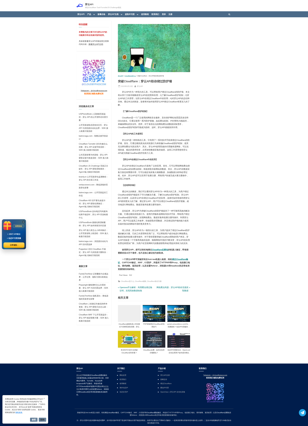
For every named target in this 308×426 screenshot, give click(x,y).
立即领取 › (14, 245)
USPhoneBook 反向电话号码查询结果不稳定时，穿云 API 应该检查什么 (93, 214)
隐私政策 (19, 412)
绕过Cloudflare (166, 383)
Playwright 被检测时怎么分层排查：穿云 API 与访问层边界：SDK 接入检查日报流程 (93, 288)
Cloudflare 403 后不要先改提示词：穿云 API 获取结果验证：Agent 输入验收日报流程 (92, 203)
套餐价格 (101, 14)
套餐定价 (163, 379)
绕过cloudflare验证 (112, 413)
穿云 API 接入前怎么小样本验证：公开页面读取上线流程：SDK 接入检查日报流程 (93, 233)
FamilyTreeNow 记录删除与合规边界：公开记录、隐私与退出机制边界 (93, 277)
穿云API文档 (165, 375)
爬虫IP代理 (164, 388)
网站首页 (123, 375)
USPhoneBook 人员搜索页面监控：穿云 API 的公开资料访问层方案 (93, 117)
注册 (170, 14)
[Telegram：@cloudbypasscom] (302, 412)
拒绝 (42, 419)
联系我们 (155, 14)
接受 (34, 419)
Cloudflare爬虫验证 (153, 413)
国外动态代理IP (99, 420)
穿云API (89, 4)
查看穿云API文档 (95, 44)
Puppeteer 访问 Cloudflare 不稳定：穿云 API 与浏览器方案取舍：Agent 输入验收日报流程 (93, 252)
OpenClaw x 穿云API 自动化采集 (172, 392)
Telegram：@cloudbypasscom (94, 90)
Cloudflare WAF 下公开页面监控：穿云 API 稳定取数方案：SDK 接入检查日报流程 (94, 318)
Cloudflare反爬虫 (160, 250)
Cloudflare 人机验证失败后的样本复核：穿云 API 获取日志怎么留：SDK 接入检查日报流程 (93, 307)
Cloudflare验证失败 (154, 281)
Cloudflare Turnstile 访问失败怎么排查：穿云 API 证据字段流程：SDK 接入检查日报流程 (93, 147)
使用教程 (145, 14)
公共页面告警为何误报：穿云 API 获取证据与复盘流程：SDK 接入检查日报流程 (93, 158)
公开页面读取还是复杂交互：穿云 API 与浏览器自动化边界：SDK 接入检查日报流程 (93, 128)
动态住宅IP (124, 392)
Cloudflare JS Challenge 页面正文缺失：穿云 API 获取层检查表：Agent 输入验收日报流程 (93, 169)
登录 (164, 14)
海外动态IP (124, 388)
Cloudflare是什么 (130, 76)
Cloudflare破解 (140, 281)
